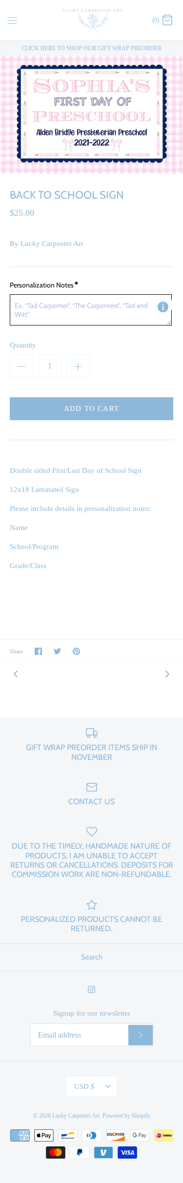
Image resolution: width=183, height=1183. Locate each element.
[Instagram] (91, 989)
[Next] (167, 673)
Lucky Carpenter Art (51, 243)
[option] (91, 115)
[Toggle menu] (12, 19)
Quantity (23, 345)
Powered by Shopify (126, 1115)
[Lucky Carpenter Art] (91, 20)
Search (91, 957)
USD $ (84, 1086)
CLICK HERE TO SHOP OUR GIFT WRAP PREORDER (91, 48)
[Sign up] (140, 1035)
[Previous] (15, 673)
